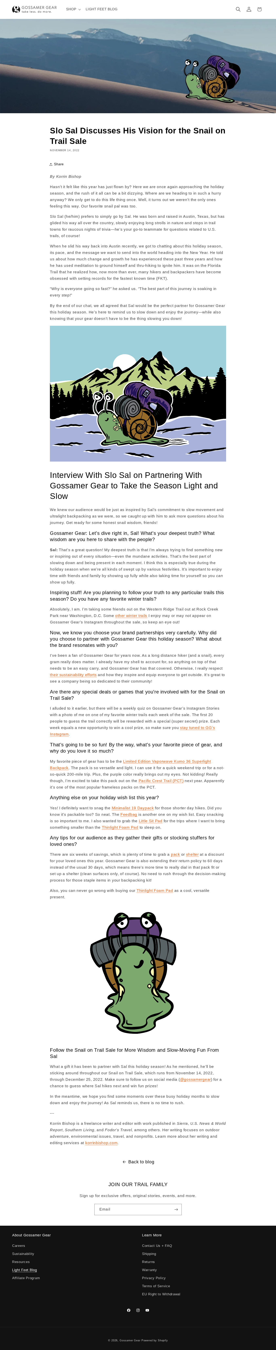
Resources (21, 1262)
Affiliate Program (26, 1278)
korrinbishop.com (101, 1143)
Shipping (149, 1254)
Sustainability (23, 1254)
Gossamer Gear (130, 1340)
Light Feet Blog (24, 1270)
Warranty (149, 1270)
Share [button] (59, 164)
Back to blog (141, 1161)
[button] (73, 9)
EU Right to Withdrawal (161, 1294)
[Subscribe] (176, 1209)
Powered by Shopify (154, 1340)
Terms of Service (156, 1286)
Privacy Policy (154, 1278)
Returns (148, 1262)
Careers (18, 1246)
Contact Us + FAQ (157, 1246)
